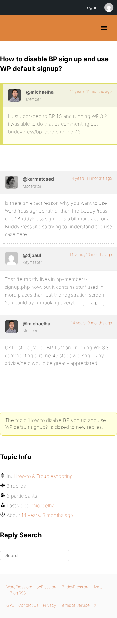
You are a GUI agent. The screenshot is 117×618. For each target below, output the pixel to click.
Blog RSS (18, 592)
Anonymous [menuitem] (108, 7)
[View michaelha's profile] (14, 95)
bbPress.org (47, 586)
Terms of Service (75, 605)
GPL (10, 605)
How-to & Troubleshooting (43, 476)
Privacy (49, 605)
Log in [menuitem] (91, 7)
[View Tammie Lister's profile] (11, 182)
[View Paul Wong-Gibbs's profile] (11, 258)
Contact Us (28, 605)
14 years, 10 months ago (91, 254)
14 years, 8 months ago (91, 322)
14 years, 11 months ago (91, 91)
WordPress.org (19, 586)
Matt (98, 586)
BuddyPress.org (10, 28)
